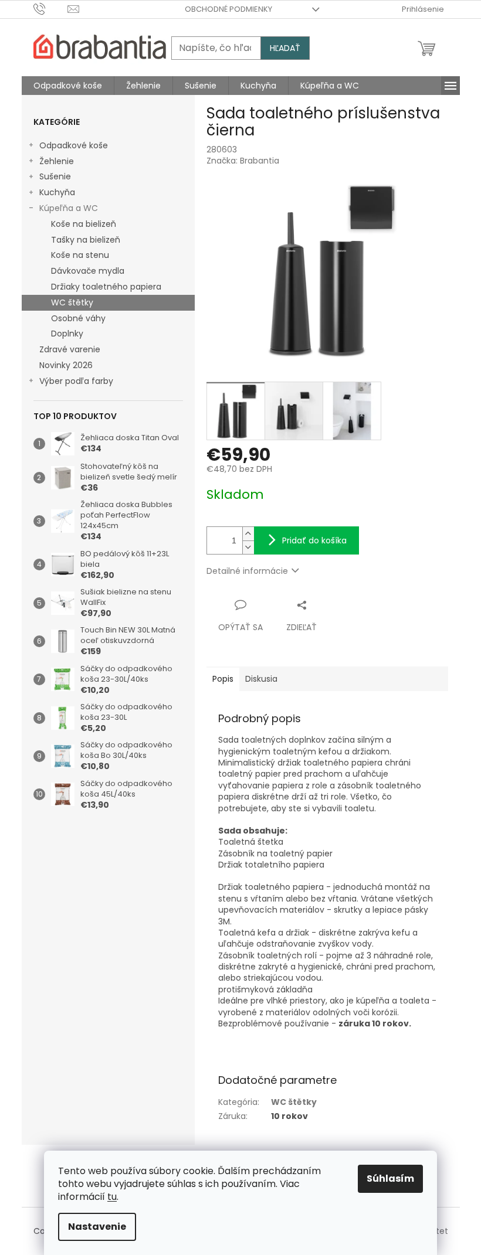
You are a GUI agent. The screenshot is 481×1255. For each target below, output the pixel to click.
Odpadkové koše (73, 145)
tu (112, 1196)
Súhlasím (390, 1178)
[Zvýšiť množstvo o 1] (248, 533)
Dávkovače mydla (87, 271)
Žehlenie (56, 161)
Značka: (242, 160)
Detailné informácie (247, 571)
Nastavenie (97, 1226)
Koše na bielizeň (83, 224)
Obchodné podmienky (228, 9)
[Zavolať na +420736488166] (50, 8)
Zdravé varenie (69, 349)
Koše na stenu (80, 255)
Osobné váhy (78, 318)
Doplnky (67, 333)
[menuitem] (68, 85)
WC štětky (72, 302)
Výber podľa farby (76, 381)
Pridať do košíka (314, 540)
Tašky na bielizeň (85, 240)
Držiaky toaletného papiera (106, 287)
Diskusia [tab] (261, 679)
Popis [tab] (222, 679)
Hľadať (285, 48)
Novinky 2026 (66, 365)
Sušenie (55, 176)
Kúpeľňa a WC (68, 208)
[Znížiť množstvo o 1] (248, 547)
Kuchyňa (57, 192)
